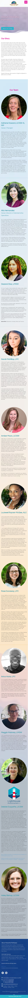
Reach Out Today (7, 28)
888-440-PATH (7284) (9, 982)
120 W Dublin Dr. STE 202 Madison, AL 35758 (12, 977)
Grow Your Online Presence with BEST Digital (18, 992)
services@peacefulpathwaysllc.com (10, 984)
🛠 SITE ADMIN (4, 966)
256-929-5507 (11, 979)
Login (14, 994)
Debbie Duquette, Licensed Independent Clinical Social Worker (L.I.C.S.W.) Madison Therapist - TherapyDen (13, 859)
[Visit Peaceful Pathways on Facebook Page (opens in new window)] (3, 973)
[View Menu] (25, 2)
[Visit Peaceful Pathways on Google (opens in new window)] (6, 973)
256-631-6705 (10, 980)
